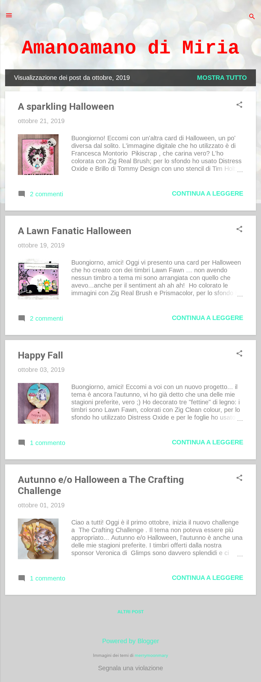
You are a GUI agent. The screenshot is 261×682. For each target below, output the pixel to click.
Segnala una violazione (130, 668)
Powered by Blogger (130, 640)
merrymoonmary (151, 655)
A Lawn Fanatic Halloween (74, 230)
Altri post (130, 611)
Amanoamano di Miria (130, 48)
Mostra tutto (222, 77)
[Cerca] (252, 17)
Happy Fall (40, 355)
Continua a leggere (207, 193)
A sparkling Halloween (66, 106)
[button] (239, 105)
